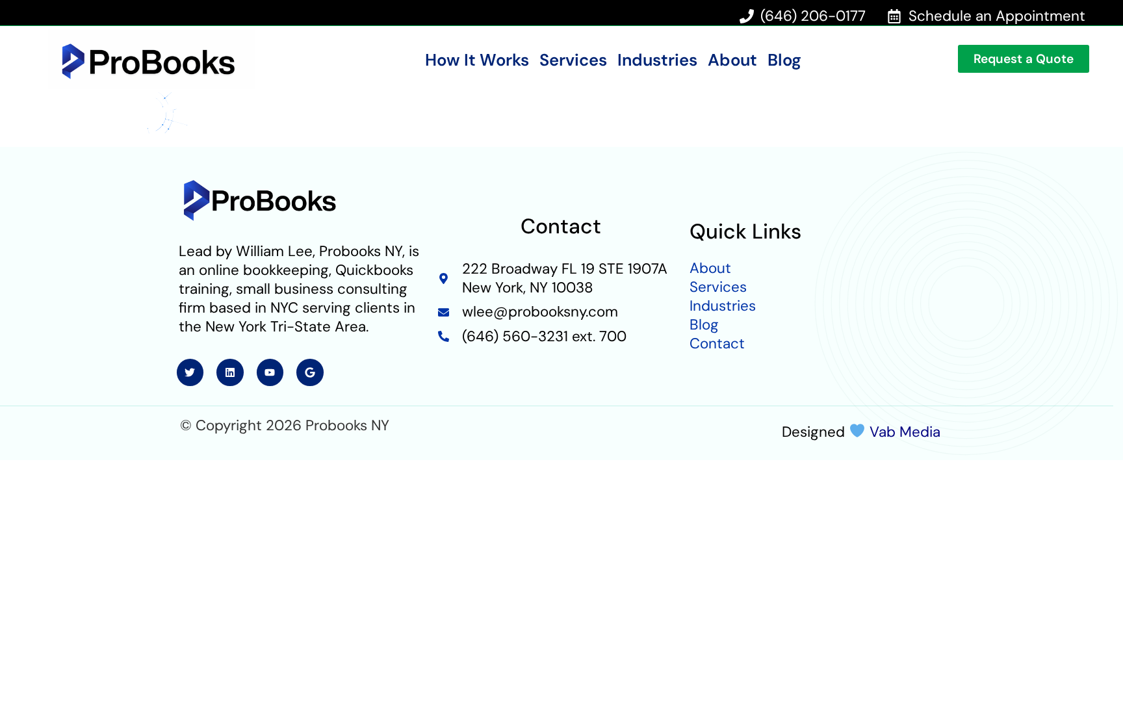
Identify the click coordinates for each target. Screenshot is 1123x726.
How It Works (477, 60)
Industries (657, 60)
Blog (784, 60)
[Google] (310, 372)
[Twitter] (190, 372)
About (732, 60)
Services (573, 60)
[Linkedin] (230, 372)
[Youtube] (270, 372)
